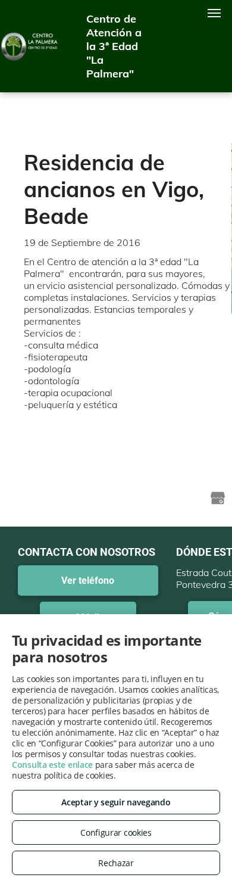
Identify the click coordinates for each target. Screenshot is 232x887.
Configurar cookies (116, 832)
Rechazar (116, 863)
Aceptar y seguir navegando (115, 802)
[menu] (214, 13)
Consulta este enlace (52, 764)
